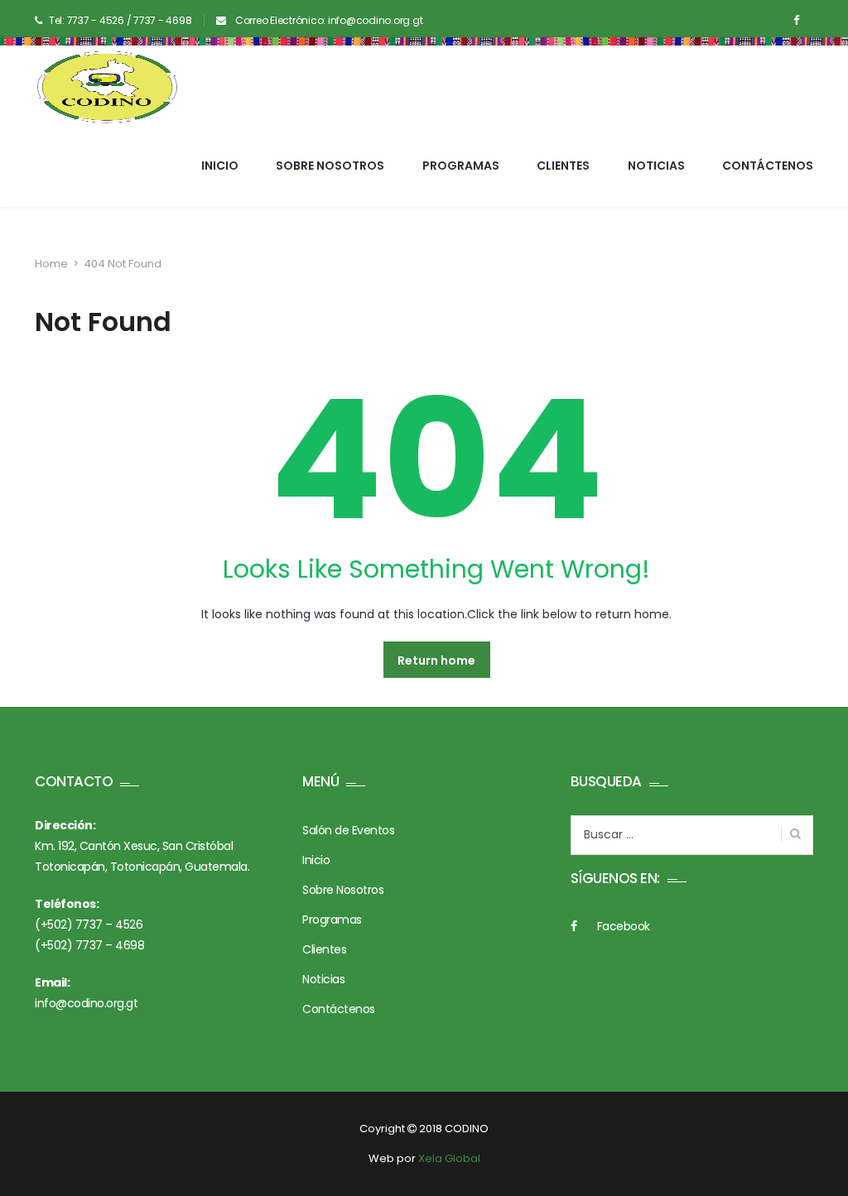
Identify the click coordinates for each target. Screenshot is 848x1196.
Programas (460, 165)
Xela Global (449, 1158)
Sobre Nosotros (330, 165)
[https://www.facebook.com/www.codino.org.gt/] (796, 20)
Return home (436, 660)
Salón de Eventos (348, 830)
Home (51, 263)
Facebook (623, 926)
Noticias (656, 165)
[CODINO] (107, 87)
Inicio (219, 165)
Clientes (563, 165)
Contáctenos (767, 165)
